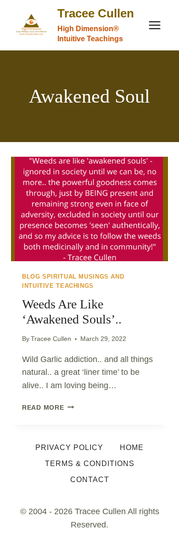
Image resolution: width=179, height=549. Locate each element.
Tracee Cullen (51, 338)
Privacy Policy (69, 447)
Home (132, 447)
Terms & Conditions (89, 463)
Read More (48, 407)
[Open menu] (154, 25)
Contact (89, 479)
